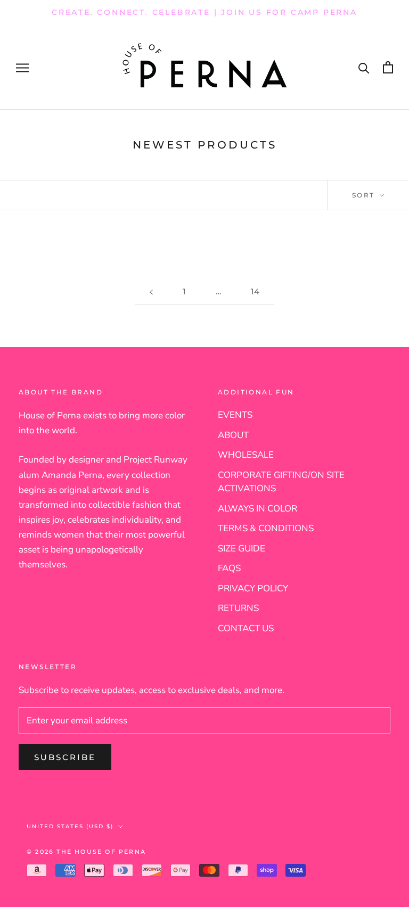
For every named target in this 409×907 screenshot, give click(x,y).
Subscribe (65, 757)
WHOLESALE (246, 455)
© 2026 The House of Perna (86, 851)
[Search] (364, 67)
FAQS (229, 568)
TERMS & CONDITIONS (266, 528)
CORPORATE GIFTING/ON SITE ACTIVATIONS (281, 482)
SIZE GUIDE (241, 548)
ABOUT (233, 435)
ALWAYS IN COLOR (257, 508)
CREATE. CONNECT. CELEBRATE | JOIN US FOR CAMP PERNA (204, 12)
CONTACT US (246, 628)
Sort (365, 195)
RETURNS (238, 608)
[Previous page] (151, 291)
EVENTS (235, 415)
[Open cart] (388, 67)
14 (255, 291)
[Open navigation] (22, 67)
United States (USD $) (70, 826)
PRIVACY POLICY (253, 588)
